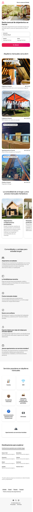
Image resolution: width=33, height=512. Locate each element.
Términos (19, 504)
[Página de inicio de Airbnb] (3, 2)
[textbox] (9, 40)
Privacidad (13, 504)
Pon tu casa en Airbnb (23, 2)
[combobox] (16, 35)
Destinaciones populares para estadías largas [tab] (13, 448)
